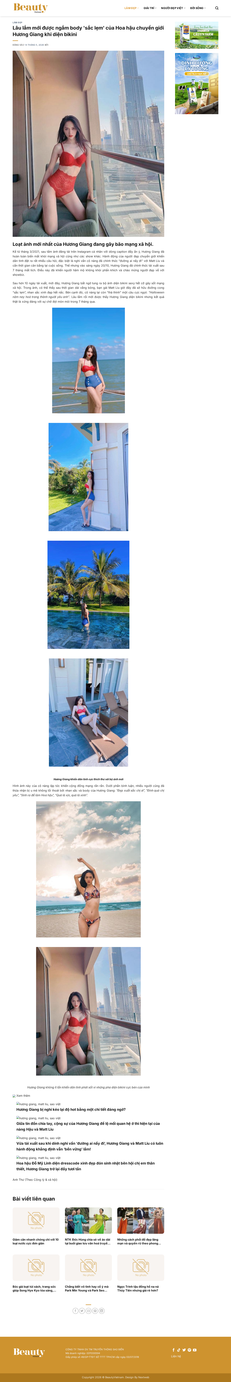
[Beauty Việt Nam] (31, 8)
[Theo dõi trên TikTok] (178, 1350)
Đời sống (196, 8)
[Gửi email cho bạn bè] (88, 1311)
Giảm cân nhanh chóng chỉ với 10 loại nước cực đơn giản (36, 1241)
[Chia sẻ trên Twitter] (82, 1311)
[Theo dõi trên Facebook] (173, 1350)
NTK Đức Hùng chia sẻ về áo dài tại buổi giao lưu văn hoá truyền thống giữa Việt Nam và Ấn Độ (87, 1241)
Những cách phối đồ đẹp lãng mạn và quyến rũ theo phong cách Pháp (137, 1241)
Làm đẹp (130, 8)
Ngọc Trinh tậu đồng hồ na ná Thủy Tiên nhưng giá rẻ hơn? (138, 1288)
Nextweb (143, 1377)
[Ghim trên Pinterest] (95, 1311)
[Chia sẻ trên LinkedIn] (102, 1311)
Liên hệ (176, 1356)
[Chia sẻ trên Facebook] (76, 1311)
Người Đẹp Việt (172, 8)
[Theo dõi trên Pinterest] (189, 1350)
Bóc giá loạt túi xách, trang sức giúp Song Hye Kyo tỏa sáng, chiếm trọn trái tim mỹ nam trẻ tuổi (34, 1288)
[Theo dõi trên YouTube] (194, 1350)
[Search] (216, 8)
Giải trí (149, 8)
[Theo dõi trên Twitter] (184, 1350)
